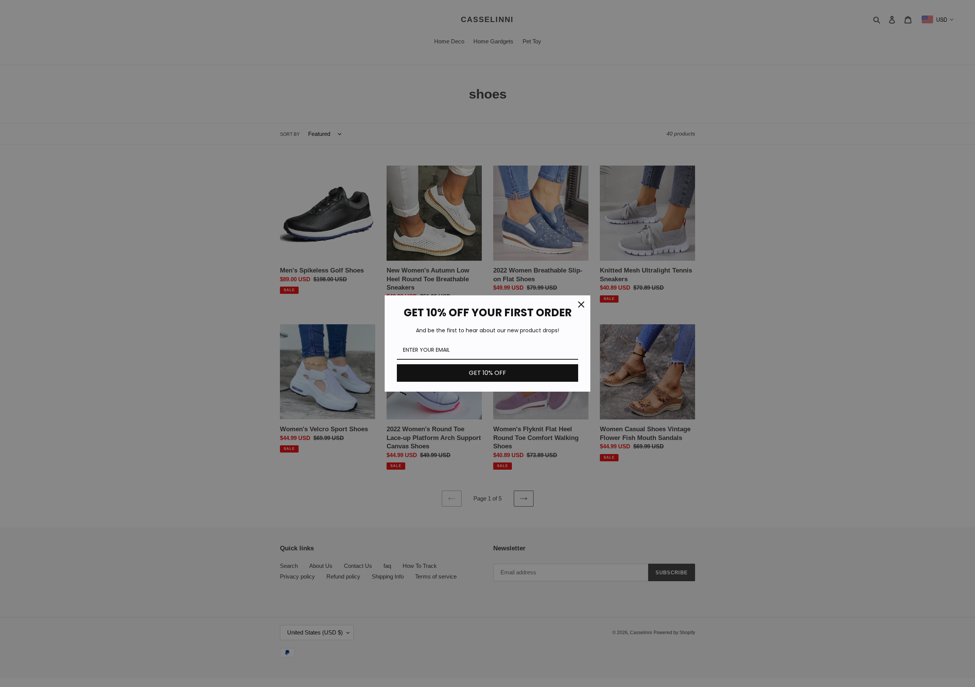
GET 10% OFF (487, 372)
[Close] (581, 304)
